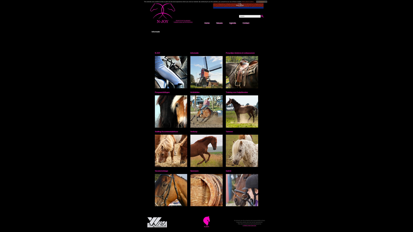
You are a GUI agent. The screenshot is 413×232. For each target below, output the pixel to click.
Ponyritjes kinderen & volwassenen (240, 53)
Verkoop (193, 132)
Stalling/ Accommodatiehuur (166, 132)
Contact (246, 23)
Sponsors (194, 171)
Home (207, 23)
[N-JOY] (171, 23)
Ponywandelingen (162, 92)
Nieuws (219, 23)
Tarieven (229, 132)
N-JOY (157, 53)
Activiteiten (195, 92)
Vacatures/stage (161, 171)
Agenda (232, 23)
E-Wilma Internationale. (249, 225)
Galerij (228, 171)
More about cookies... (248, 1)
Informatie (194, 53)
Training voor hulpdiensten (237, 92)
